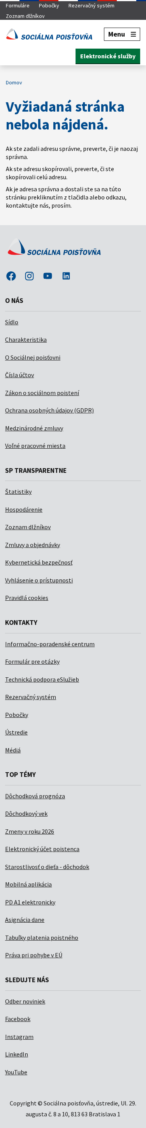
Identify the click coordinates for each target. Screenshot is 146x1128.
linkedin (66, 276)
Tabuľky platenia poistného (41, 937)
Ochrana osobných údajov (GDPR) (49, 410)
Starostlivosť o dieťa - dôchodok (47, 867)
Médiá (13, 750)
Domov (14, 82)
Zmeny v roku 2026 (29, 831)
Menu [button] (116, 34)
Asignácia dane (24, 919)
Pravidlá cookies (26, 598)
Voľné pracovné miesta (35, 445)
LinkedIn (16, 1054)
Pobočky (49, 5)
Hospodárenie (23, 509)
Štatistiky (18, 491)
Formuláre (18, 5)
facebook (11, 276)
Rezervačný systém (91, 5)
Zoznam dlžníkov (25, 15)
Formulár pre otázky (32, 661)
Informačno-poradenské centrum (50, 644)
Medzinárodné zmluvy (34, 428)
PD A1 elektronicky (30, 902)
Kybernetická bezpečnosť (38, 562)
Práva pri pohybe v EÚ (33, 955)
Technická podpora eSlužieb (42, 679)
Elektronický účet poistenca (42, 849)
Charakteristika (26, 339)
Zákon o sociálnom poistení (42, 393)
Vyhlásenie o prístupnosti (39, 580)
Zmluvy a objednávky (32, 545)
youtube (48, 276)
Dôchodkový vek (26, 813)
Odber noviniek (25, 1001)
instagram (29, 276)
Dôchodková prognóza (35, 796)
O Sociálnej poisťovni (32, 357)
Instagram (19, 1037)
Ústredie (16, 732)
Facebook (17, 1019)
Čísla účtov (19, 375)
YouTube (16, 1072)
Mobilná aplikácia (28, 884)
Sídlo (11, 322)
